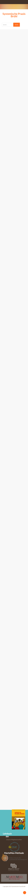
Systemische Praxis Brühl (14, 15)
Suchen (16, 24)
